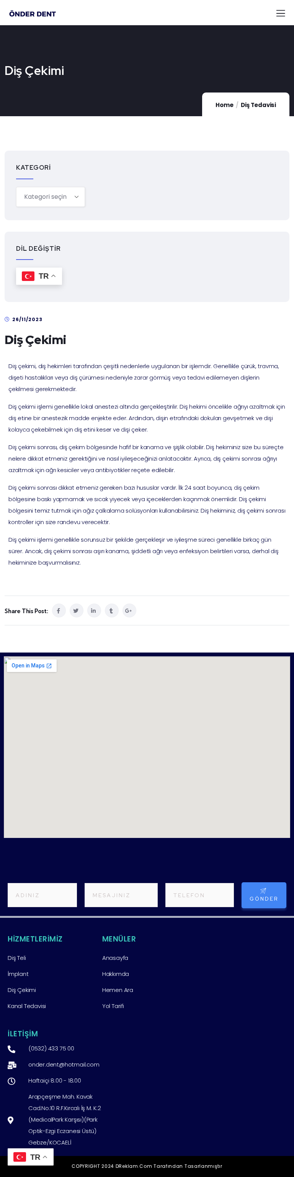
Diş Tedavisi (258, 105)
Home (224, 105)
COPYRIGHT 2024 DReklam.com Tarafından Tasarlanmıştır (147, 1166)
